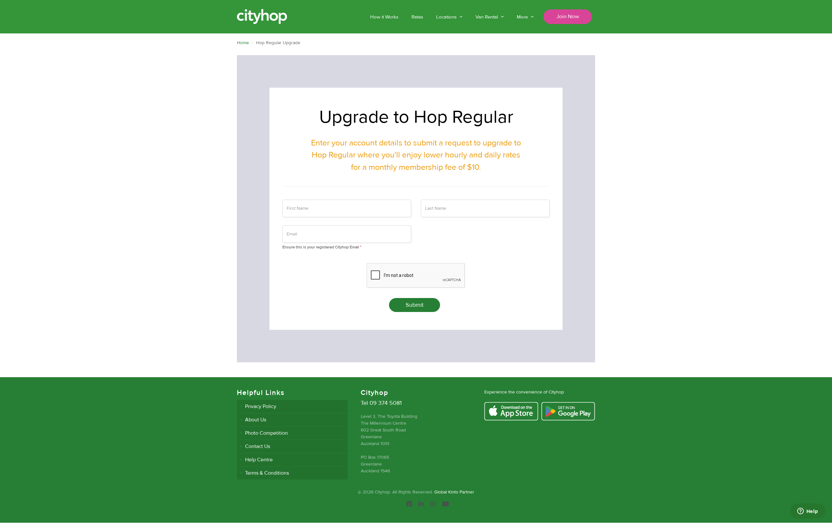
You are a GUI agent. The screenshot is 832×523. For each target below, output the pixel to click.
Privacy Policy (260, 406)
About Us (255, 420)
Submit (414, 304)
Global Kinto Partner (454, 492)
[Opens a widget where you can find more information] (808, 512)
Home (243, 42)
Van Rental (486, 17)
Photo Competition (266, 433)
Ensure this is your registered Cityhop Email (321, 247)
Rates (417, 17)
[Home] (262, 16)
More (522, 17)
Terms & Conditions (267, 473)
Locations (446, 17)
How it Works (384, 17)
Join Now (567, 16)
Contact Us (257, 446)
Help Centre (259, 459)
